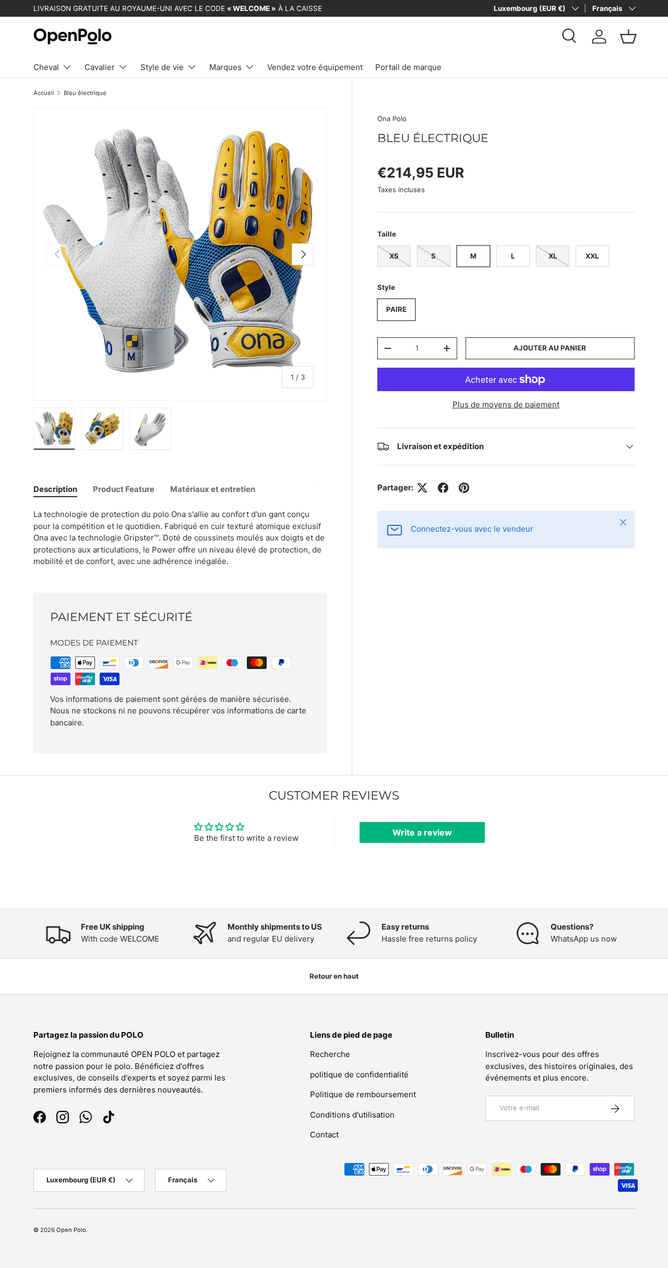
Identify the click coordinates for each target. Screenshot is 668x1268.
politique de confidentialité (359, 1074)
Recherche (330, 1055)
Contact (324, 1135)
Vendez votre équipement (315, 67)
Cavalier (100, 67)
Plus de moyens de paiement (505, 404)
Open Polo (71, 1230)
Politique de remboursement (363, 1095)
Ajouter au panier (550, 348)
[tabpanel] (180, 538)
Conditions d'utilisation (352, 1115)
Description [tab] (55, 489)
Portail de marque (408, 67)
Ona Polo (392, 118)
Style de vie (162, 67)
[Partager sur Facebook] (443, 487)
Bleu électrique (85, 93)
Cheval (46, 67)
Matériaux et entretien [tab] (212, 489)
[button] (628, 36)
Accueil (43, 93)
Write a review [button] (422, 832)
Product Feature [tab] (123, 489)
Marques (225, 67)
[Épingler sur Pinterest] (464, 487)
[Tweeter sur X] (422, 487)
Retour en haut (334, 976)
